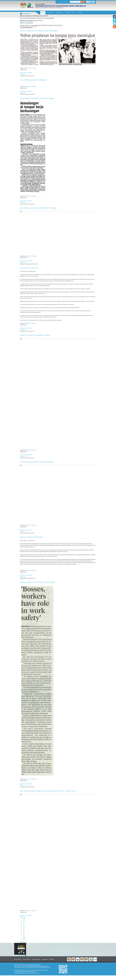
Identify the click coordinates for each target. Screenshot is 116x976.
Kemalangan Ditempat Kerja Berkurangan (37, 98)
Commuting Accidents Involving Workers (37, 461)
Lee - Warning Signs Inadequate (33, 79)
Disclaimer (44, 959)
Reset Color (21, 948)
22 (23, 935)
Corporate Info (50, 12)
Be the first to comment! (26, 72)
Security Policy (26, 959)
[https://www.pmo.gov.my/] (73, 959)
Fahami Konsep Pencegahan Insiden (35, 335)
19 (23, 931)
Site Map (51, 959)
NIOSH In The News (31, 68)
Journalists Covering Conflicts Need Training (38, 208)
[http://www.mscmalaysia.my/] (78, 959)
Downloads (67, 12)
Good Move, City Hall (28, 268)
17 (23, 928)
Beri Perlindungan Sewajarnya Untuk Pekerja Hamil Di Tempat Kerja (48, 791)
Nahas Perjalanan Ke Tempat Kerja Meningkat (39, 30)
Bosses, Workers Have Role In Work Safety (37, 582)
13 (23, 921)
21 (23, 934)
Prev (24, 920)
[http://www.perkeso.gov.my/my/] (91, 959)
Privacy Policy (17, 959)
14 (23, 923)
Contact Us (79, 12)
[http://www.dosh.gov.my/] (86, 959)
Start (24, 918)
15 (23, 924)
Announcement (59, 12)
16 (23, 926)
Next (24, 937)
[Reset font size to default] (21, 953)
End (24, 939)
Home (42, 12)
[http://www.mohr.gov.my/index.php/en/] (82, 959)
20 (23, 932)
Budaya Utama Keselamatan (31, 537)
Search (82, 1)
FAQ (74, 12)
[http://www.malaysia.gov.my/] (69, 959)
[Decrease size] (24, 953)
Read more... (23, 74)
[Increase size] (19, 953)
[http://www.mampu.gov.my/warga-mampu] (95, 959)
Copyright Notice (36, 959)
